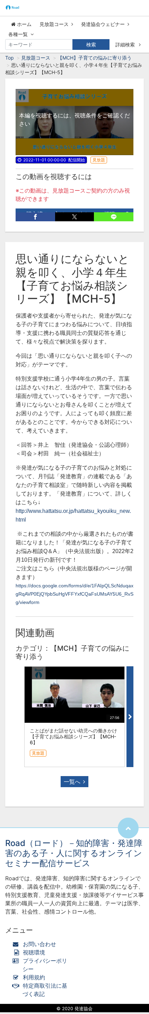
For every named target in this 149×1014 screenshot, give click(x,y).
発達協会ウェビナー (103, 24)
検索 (91, 44)
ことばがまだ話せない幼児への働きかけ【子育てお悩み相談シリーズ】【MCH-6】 (73, 736)
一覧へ (72, 781)
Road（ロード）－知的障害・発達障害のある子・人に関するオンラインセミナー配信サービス (73, 853)
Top (9, 58)
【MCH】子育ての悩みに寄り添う (95, 58)
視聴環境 (33, 952)
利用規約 (34, 977)
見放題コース (54, 24)
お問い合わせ (39, 944)
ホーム (24, 24)
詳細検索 (125, 44)
